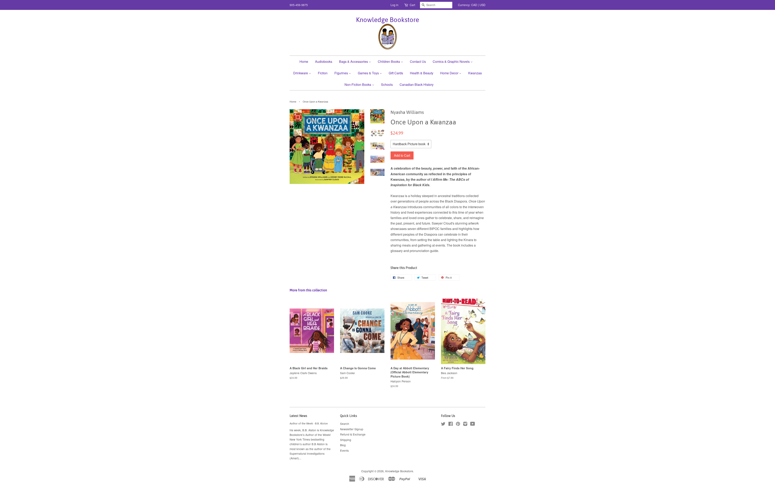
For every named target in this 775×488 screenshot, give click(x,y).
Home (304, 61)
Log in (394, 5)
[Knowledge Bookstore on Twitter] (443, 424)
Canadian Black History (417, 84)
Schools (387, 84)
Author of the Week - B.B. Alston (309, 423)
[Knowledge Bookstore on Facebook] (450, 424)
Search (344, 424)
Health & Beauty (421, 73)
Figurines (341, 73)
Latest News (298, 416)
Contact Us (418, 61)
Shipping (345, 440)
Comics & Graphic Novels (451, 61)
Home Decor (449, 73)
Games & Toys (369, 73)
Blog (343, 445)
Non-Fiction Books (358, 84)
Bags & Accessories (354, 61)
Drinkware (301, 73)
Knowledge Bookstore (387, 19)
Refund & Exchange (353, 434)
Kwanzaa (475, 73)
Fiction (323, 73)
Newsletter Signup (351, 429)
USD (482, 5)
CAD (474, 5)
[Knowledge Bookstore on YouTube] (472, 424)
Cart (412, 5)
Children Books (389, 61)
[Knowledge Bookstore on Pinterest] (458, 424)
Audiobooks (323, 61)
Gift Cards (396, 73)
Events (344, 450)
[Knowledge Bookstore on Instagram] (465, 424)
